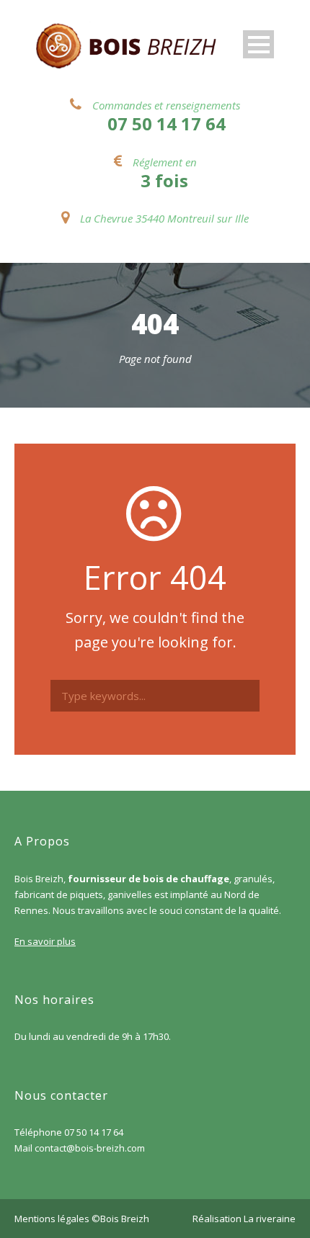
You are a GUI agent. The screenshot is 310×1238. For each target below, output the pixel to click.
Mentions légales (51, 1218)
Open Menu (258, 44)
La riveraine (270, 1218)
